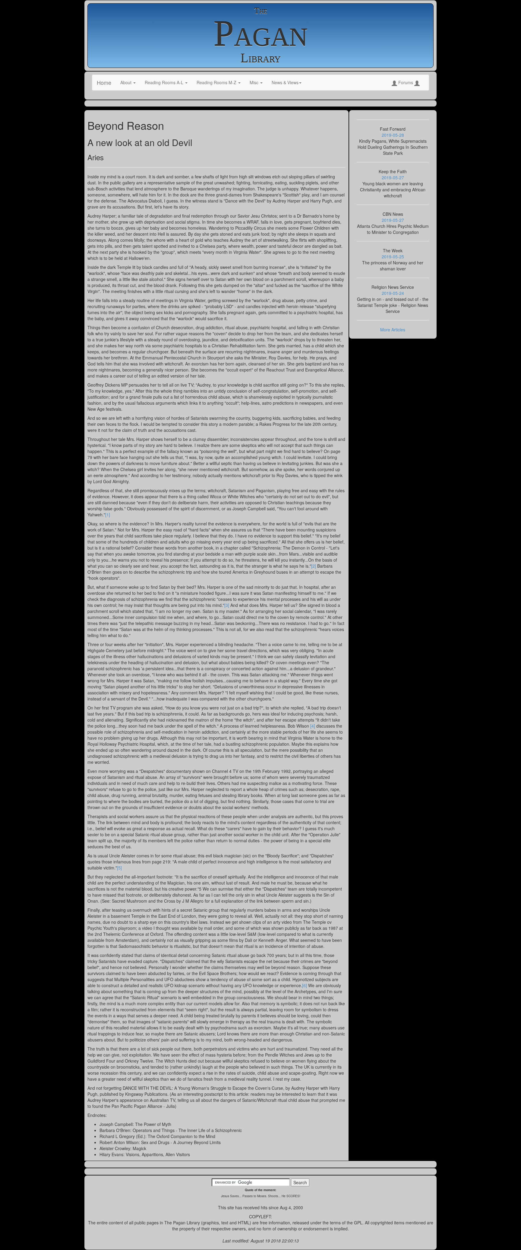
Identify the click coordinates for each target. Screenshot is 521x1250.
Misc (255, 82)
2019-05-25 (393, 257)
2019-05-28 (393, 135)
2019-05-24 (393, 293)
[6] (304, 985)
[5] (119, 868)
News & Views (285, 82)
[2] (313, 566)
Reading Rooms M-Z (217, 82)
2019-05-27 (393, 177)
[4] (312, 726)
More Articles (392, 330)
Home (104, 82)
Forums (405, 82)
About (126, 82)
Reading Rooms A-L (165, 82)
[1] (107, 515)
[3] (226, 605)
